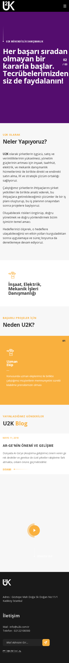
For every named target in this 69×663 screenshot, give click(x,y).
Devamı (7, 469)
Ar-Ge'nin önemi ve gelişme (28, 445)
